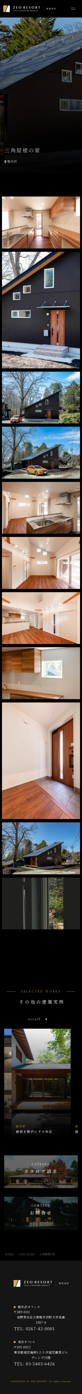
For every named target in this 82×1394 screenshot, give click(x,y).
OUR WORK (27, 1253)
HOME (9, 1253)
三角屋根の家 (47, 1253)
